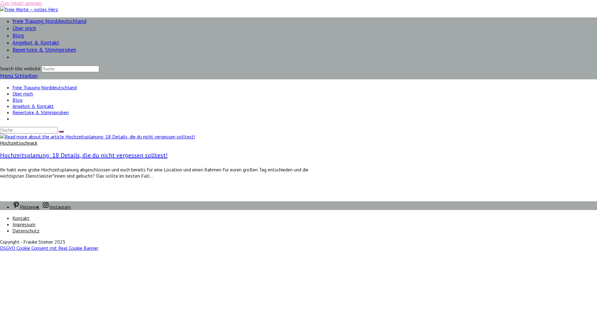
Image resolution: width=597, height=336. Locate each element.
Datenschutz (25, 230)
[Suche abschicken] (61, 132)
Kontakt (21, 218)
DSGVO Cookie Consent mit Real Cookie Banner (49, 248)
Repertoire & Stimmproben (40, 112)
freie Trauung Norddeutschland (44, 87)
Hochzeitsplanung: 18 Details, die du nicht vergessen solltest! (84, 155)
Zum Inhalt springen (21, 3)
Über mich (22, 94)
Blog (17, 100)
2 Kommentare (15, 187)
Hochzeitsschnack (18, 143)
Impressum (23, 224)
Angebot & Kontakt (33, 106)
